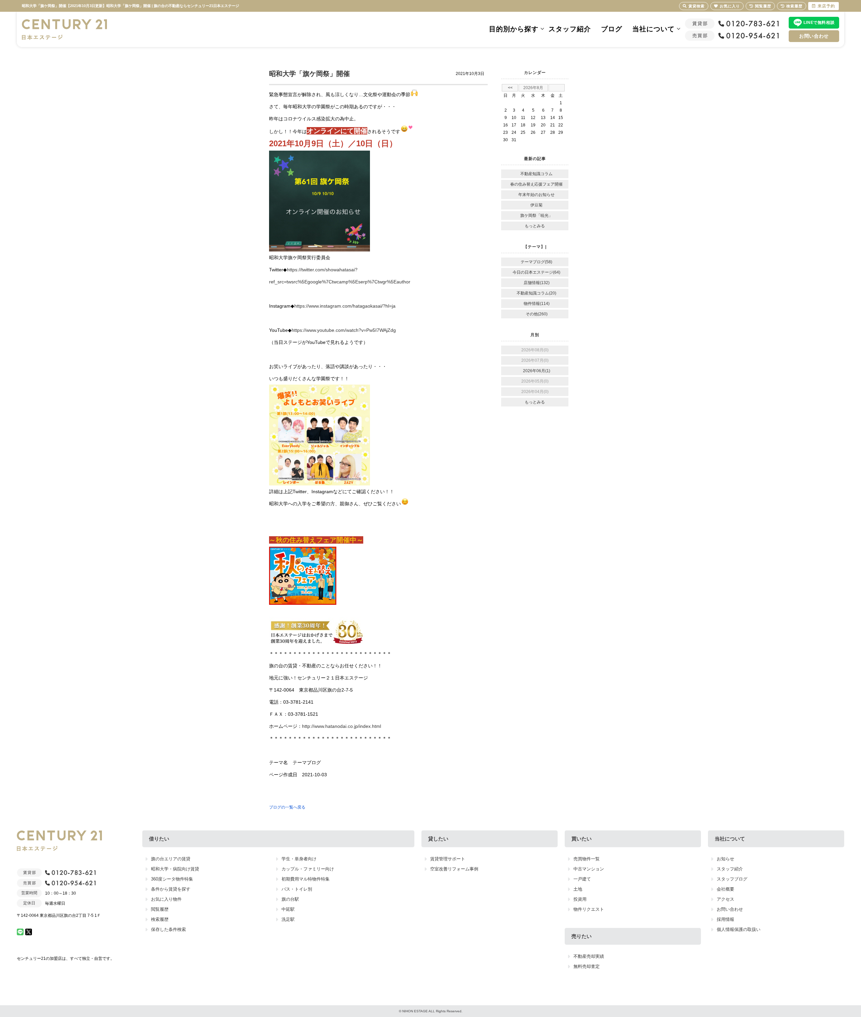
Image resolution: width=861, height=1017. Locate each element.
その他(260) (537, 314)
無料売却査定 (586, 966)
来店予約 (826, 6)
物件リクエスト (588, 909)
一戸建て (582, 879)
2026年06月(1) (536, 370)
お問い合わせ (814, 36)
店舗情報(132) (537, 282)
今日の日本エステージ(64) (536, 272)
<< (510, 87)
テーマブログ (307, 762)
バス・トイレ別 (297, 889)
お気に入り (730, 6)
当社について (653, 29)
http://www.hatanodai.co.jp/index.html (341, 726)
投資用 (580, 899)
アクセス (725, 899)
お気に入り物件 (166, 899)
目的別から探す (513, 29)
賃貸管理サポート (447, 858)
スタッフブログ (732, 879)
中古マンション (588, 868)
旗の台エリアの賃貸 (170, 858)
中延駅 (288, 909)
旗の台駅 (290, 899)
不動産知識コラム (536, 173)
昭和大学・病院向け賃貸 (175, 868)
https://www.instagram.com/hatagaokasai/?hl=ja (345, 306)
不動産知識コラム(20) (536, 293)
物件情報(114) (537, 303)
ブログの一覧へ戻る (287, 807)
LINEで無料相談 (818, 22)
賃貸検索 (696, 6)
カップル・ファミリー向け (308, 868)
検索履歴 (160, 919)
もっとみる (535, 226)
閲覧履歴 (160, 909)
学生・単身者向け (299, 858)
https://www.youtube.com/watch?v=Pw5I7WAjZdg (344, 330)
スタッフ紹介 (570, 29)
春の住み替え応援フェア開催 (536, 184)
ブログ (611, 29)
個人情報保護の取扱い (738, 929)
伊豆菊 (536, 205)
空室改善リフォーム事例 (454, 868)
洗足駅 (288, 919)
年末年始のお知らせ (536, 194)
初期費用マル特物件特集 (306, 879)
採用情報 (725, 919)
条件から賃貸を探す (170, 889)
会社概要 (725, 889)
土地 (577, 889)
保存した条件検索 (168, 929)
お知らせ (725, 858)
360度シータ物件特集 (172, 879)
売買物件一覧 (586, 858)
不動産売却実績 (588, 956)
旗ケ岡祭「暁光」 (536, 215)
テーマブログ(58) (536, 262)
